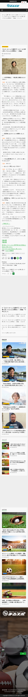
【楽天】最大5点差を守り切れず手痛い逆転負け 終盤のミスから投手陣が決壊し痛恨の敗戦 (5, 445)
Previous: (13, 263)
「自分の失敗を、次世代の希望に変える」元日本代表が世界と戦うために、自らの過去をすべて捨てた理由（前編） (13, 384)
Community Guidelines (9, 691)
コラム (4, 596)
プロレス (11, 427)
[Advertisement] (14, 32)
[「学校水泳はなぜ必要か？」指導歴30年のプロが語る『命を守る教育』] (14, 397)
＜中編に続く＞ (6, 223)
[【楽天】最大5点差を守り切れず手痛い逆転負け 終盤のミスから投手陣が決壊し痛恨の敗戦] (14, 520)
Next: (13, 269)
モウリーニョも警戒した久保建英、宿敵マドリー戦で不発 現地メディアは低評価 (5, 454)
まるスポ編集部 (9, 250)
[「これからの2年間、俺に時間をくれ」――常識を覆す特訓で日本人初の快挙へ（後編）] (14, 350)
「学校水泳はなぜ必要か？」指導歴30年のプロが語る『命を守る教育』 (14, 408)
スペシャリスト (5, 46)
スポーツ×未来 (14, 15)
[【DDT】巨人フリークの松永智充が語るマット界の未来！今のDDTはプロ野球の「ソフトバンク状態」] (14, 421)
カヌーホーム (7, 253)
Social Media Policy (12, 690)
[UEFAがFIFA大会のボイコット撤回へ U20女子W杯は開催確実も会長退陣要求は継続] (14, 567)
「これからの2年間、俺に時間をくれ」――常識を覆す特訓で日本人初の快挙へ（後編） (13, 361)
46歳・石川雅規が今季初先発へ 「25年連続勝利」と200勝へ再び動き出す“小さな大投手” (5, 470)
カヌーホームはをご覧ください (12, 248)
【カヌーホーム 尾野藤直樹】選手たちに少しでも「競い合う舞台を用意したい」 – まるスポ (14, 327)
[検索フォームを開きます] (26, 10)
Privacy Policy (19, 691)
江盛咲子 (13, 253)
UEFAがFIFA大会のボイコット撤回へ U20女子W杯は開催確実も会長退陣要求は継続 (5, 462)
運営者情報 (4, 690)
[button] (2, 10)
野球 (4, 526)
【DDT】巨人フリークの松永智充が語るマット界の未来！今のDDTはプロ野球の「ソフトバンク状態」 (14, 431)
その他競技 (12, 356)
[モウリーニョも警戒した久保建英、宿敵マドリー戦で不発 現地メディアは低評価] (14, 544)
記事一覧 (8, 15)
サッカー (4, 550)
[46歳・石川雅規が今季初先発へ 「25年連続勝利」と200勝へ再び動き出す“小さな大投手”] (14, 591)
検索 (3, 650)
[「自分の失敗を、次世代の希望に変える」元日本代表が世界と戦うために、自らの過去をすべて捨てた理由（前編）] (14, 374)
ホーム (3, 15)
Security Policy (21, 690)
